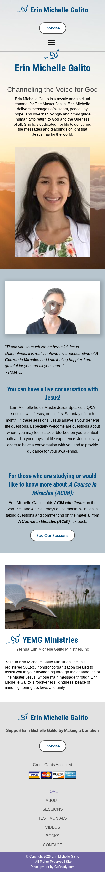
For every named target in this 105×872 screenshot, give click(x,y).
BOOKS (53, 836)
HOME (52, 791)
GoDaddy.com (64, 867)
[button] (52, 307)
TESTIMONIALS (52, 818)
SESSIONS (52, 809)
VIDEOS (52, 827)
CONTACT (52, 845)
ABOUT (52, 800)
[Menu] (51, 43)
